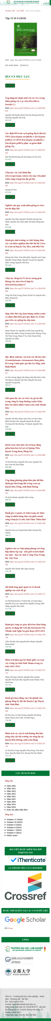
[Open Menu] (2, 2)
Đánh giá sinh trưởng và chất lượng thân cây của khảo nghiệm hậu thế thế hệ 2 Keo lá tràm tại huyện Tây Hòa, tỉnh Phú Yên (25, 243)
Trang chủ (10, 11)
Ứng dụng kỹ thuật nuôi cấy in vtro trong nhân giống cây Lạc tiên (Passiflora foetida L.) (25, 101)
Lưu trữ (20, 11)
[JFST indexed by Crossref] (25, 899)
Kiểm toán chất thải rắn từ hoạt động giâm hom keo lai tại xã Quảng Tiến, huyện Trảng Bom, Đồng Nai (23, 448)
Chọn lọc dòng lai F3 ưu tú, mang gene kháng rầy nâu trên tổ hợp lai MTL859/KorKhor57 (23, 281)
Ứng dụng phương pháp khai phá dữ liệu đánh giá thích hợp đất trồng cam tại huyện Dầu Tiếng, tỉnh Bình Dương (24, 483)
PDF (11, 86)
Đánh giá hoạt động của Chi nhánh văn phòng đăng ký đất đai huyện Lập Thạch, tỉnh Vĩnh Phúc (24, 701)
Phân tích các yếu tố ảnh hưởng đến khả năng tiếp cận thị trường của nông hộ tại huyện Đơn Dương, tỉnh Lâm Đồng (24, 736)
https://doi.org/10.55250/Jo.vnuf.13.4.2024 (25, 60)
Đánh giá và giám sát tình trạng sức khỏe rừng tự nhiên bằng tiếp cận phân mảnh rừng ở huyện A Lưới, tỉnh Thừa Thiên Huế (25, 516)
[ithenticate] (28, 862)
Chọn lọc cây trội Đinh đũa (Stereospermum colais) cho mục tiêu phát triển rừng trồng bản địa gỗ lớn (25, 175)
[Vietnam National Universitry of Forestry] (25, 952)
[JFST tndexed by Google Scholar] (25, 923)
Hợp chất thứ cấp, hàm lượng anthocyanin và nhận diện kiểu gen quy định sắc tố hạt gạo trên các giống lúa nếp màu (25, 316)
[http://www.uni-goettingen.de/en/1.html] (19, 964)
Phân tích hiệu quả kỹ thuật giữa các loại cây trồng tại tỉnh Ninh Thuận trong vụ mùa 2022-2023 (24, 663)
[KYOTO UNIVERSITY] (18, 976)
